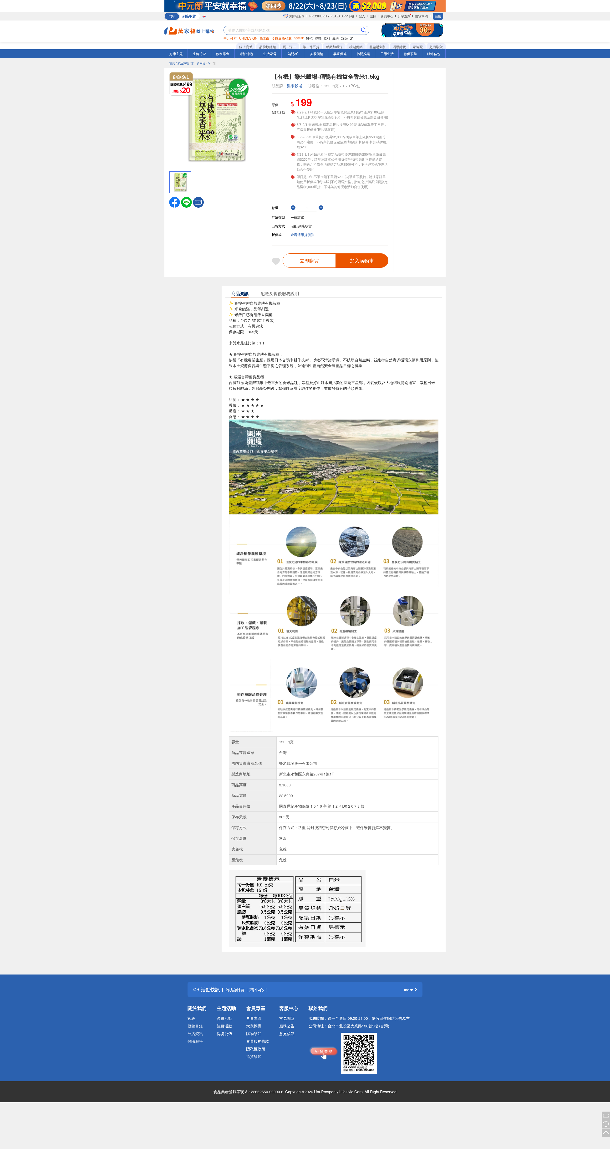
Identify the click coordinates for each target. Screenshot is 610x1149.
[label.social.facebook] (174, 201)
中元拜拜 (230, 38)
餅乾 (309, 38)
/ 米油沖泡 (182, 63)
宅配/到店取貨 (301, 226)
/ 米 (208, 63)
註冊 (373, 16)
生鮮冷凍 (199, 53)
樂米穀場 (294, 85)
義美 (335, 38)
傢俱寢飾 (410, 53)
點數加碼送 (334, 46)
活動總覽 (399, 46)
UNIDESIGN (248, 38)
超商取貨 (436, 46)
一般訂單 (297, 217)
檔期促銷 (356, 46)
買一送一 (289, 46)
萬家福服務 (296, 16)
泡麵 (318, 38)
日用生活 (387, 53)
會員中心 (387, 16)
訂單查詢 (404, 16)
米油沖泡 (246, 53)
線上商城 (246, 46)
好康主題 (176, 53)
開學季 (299, 38)
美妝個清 (316, 53)
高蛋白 (264, 38)
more (408, 989)
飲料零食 (222, 53)
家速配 (418, 46)
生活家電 (269, 53)
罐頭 (344, 38)
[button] (198, 201)
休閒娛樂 (363, 53)
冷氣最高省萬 (282, 38)
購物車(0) (421, 16)
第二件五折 (311, 46)
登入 (362, 16)
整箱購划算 (377, 46)
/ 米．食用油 (197, 63)
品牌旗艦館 (267, 46)
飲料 (327, 38)
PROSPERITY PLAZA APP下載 (331, 16)
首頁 (172, 63)
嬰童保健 (340, 53)
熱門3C (293, 53)
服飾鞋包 (433, 53)
